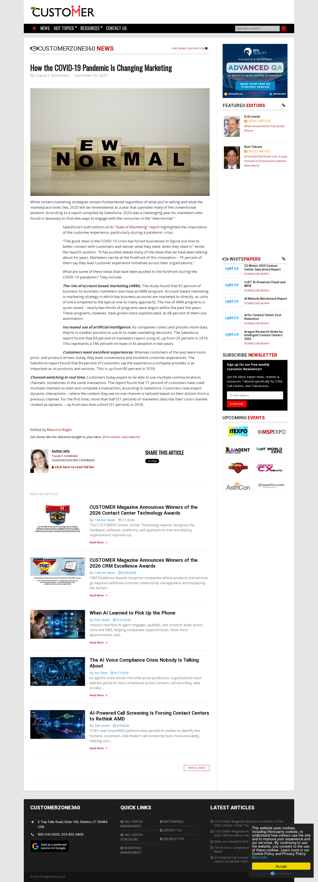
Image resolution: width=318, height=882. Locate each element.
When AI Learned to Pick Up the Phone (132, 613)
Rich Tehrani (253, 147)
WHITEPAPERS (172, 821)
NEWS (45, 28)
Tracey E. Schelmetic (52, 75)
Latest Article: (259, 121)
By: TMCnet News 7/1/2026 (112, 520)
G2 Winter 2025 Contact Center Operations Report (262, 267)
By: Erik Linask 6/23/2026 (110, 620)
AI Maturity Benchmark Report (265, 298)
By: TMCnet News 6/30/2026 (113, 573)
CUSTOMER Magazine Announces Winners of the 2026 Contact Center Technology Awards (144, 510)
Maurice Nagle (59, 429)
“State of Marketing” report (137, 226)
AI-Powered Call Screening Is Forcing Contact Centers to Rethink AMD (245, 859)
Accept (281, 866)
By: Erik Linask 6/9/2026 (109, 726)
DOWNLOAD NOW (256, 274)
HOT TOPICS (64, 28)
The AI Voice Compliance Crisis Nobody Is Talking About (248, 849)
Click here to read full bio (74, 467)
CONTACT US (116, 28)
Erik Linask (252, 116)
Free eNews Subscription (188, 48)
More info (259, 857)
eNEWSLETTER (173, 839)
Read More (97, 542)
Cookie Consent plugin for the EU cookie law (281, 873)
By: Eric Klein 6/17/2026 (109, 673)
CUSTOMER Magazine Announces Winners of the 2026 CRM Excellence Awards (144, 563)
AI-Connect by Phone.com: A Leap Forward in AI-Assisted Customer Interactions (265, 161)
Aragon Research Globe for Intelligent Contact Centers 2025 (263, 335)
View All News (197, 767)
